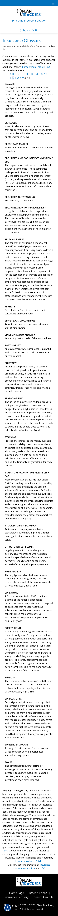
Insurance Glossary (17, 897)
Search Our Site (43, 897)
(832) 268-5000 (29, 30)
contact (6, 851)
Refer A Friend (38, 893)
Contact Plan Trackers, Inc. (36, 67)
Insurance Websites (15, 858)
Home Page (16, 893)
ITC (43, 869)
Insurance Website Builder (29, 861)
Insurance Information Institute (31, 867)
